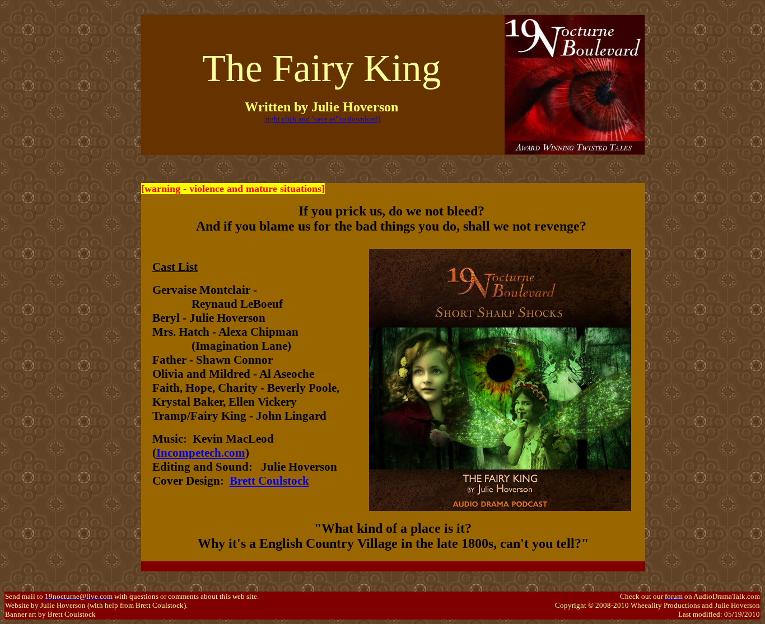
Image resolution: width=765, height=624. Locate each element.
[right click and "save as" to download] (321, 119)
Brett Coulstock (269, 480)
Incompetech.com (200, 452)
